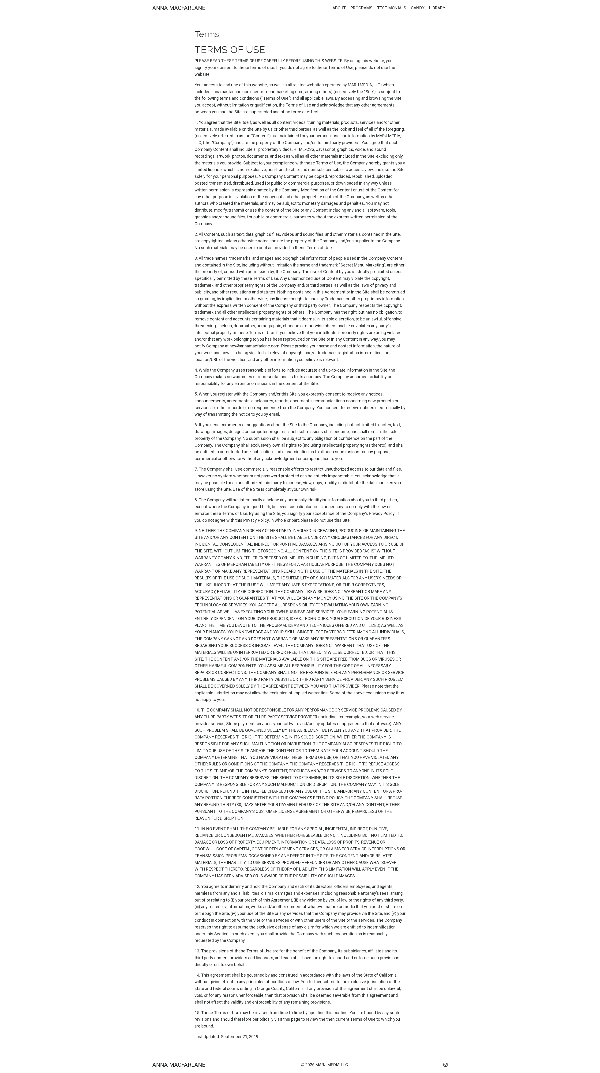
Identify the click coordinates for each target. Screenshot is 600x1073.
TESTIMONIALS (391, 7)
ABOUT (339, 7)
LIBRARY (437, 7)
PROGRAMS (361, 7)
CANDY (417, 7)
